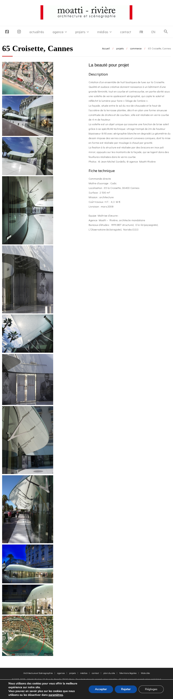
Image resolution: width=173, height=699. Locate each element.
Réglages (151, 689)
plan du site (109, 673)
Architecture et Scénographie (38, 673)
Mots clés (145, 673)
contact (125, 32)
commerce (136, 48)
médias (102, 32)
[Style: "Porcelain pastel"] (27, 351)
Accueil (106, 48)
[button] (165, 31)
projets (80, 32)
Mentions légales (128, 673)
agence (58, 32)
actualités (36, 32)
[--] (27, 312)
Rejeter (126, 689)
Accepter (101, 689)
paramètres (56, 695)
